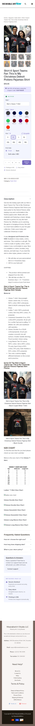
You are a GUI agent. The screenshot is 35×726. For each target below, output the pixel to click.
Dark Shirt (18, 18)
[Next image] (28, 39)
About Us (17, 671)
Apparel (11, 18)
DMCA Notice (17, 700)
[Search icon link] (25, 4)
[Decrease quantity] (9, 162)
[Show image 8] (28, 64)
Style (7, 100)
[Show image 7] (21, 64)
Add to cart (26, 162)
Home (5, 18)
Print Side (8, 148)
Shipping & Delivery (17, 697)
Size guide (26, 133)
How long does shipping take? (14, 544)
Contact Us (17, 673)
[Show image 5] (7, 64)
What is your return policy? (13, 549)
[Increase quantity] (16, 162)
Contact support (12, 569)
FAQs (17, 676)
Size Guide (17, 680)
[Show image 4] (28, 57)
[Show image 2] (14, 57)
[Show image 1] (7, 57)
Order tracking (17, 678)
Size (18, 133)
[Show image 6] (14, 64)
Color (10, 109)
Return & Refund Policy (17, 691)
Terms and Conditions (17, 693)
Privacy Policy (17, 695)
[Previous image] (7, 39)
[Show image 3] (21, 57)
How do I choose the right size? (15, 539)
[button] (28, 28)
